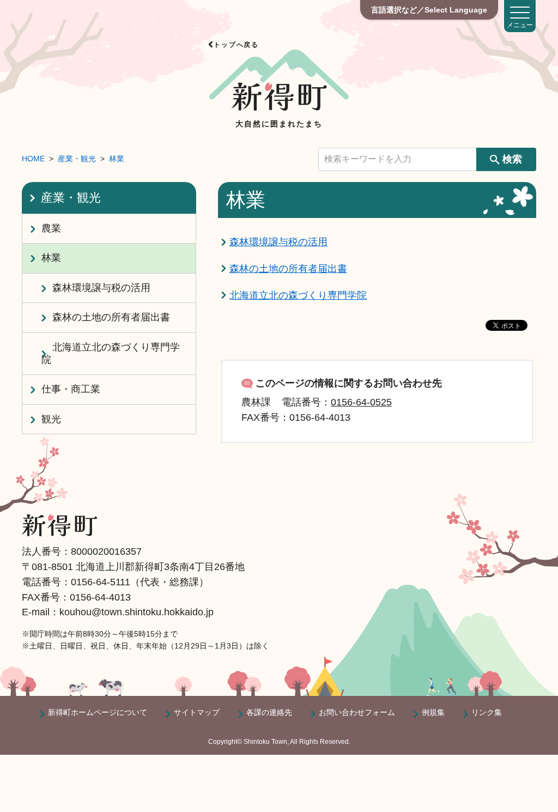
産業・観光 (77, 158)
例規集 (433, 712)
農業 (51, 228)
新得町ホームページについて (97, 712)
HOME (33, 158)
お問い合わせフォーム (357, 712)
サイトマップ (197, 712)
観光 (51, 419)
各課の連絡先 (269, 712)
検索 (512, 159)
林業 (116, 158)
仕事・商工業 (70, 389)
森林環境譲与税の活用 (278, 242)
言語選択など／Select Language (429, 9)
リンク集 (486, 712)
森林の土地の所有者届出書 (288, 268)
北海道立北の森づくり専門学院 (298, 295)
